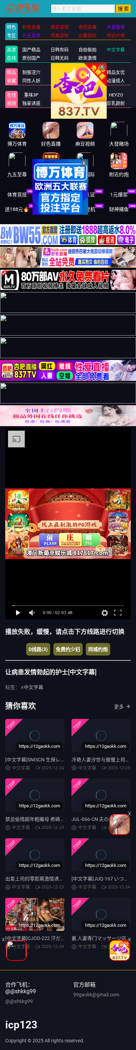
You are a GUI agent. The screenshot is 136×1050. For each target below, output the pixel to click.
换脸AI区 (59, 80)
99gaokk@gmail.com (96, 994)
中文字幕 (116, 49)
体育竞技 (17, 194)
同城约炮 (98, 649)
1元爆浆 (119, 194)
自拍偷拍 (87, 49)
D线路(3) (38, 649)
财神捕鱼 (119, 209)
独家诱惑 (31, 103)
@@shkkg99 (19, 1001)
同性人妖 (31, 80)
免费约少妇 (68, 649)
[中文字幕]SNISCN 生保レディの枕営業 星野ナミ (57, 759)
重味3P (31, 94)
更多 (119, 707)
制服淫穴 (31, 72)
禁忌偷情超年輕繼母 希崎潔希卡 (40, 819)
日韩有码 (60, 49)
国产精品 (31, 49)
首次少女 (60, 103)
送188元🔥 (17, 209)
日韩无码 (60, 58)
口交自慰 (60, 72)
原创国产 (31, 58)
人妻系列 (60, 94)
